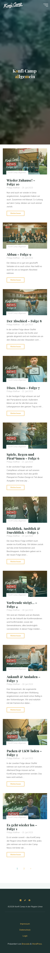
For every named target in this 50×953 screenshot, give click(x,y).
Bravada (25, 944)
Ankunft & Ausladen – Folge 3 (23, 679)
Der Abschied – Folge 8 (24, 321)
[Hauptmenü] (45, 5)
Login (25, 936)
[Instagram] (20, 900)
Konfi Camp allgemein (17, 172)
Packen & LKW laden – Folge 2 (24, 753)
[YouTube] (25, 900)
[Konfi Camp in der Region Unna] (12, 5)
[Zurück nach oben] (39, 942)
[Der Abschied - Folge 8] (25, 302)
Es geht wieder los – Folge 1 (22, 827)
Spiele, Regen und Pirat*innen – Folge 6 (23, 456)
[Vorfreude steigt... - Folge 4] (25, 584)
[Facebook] (29, 900)
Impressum (25, 924)
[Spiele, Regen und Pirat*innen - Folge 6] (25, 436)
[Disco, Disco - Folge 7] (25, 369)
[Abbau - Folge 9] (25, 235)
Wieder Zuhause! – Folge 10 (21, 182)
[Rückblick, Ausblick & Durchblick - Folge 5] (25, 510)
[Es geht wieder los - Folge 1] (25, 806)
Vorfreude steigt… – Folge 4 (22, 604)
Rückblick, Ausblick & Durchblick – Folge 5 (23, 530)
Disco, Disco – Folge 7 (23, 387)
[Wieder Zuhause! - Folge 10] (25, 161)
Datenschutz (25, 930)
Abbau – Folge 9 (19, 254)
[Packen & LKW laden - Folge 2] (25, 732)
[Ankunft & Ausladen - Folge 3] (25, 658)
